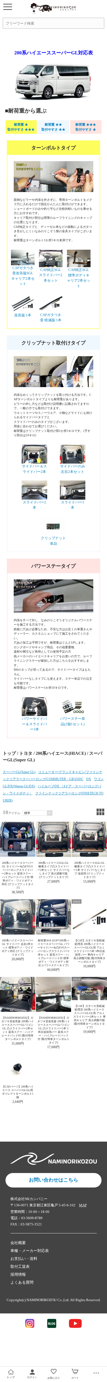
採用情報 (18, 1274)
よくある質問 (21, 1282)
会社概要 (18, 1243)
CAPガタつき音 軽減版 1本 (50, 317)
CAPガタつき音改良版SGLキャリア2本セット (23, 276)
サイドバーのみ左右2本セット (72, 469)
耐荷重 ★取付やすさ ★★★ (21, 127)
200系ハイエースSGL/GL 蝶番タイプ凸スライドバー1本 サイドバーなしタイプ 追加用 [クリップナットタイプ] (89, 870)
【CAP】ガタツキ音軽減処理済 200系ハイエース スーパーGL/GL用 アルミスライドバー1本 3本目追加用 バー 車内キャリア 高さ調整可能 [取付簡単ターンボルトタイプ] (89, 951)
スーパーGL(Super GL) (19, 772)
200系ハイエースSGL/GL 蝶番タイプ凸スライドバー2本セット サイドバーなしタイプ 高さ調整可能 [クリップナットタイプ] (53, 870)
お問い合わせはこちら (53, 1180)
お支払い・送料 (23, 1259)
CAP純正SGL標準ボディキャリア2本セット (78, 278)
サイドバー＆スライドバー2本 (34, 469)
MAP (83, 1205)
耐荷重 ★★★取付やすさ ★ (85, 127)
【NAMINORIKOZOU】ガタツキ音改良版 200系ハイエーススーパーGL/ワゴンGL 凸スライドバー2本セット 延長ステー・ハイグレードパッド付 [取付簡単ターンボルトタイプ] (17, 1028)
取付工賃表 (20, 1267)
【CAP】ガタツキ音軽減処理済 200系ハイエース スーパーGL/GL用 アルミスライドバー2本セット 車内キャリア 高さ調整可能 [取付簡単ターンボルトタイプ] (89, 1016)
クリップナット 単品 (53, 541)
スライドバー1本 (72, 504)
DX (88, 779)
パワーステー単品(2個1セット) (72, 721)
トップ (9, 753)
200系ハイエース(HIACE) (61, 753)
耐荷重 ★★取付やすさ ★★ (53, 127)
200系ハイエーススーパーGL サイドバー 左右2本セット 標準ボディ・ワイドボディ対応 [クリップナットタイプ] (17, 947)
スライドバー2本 (34, 504)
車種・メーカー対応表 (29, 1251)
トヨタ (25, 753)
